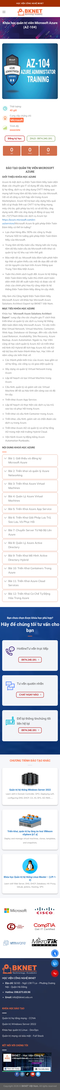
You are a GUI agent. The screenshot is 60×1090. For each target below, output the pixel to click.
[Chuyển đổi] (5, 458)
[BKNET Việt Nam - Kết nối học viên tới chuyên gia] (30, 11)
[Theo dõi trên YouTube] (32, 1074)
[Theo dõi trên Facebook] (17, 1074)
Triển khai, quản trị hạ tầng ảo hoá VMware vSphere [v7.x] (30, 833)
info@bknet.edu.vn (22, 997)
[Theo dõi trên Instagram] (22, 1074)
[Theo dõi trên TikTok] (27, 1074)
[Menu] (4, 11)
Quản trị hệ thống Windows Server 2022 (30, 789)
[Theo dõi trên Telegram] (38, 1074)
